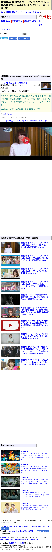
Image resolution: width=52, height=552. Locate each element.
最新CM (42, 25)
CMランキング (6, 29)
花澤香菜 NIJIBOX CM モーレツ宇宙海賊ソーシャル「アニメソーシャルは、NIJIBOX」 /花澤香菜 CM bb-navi (34, 362)
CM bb (41, 21)
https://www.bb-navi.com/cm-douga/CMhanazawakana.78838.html (27, 526)
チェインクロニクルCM (29, 12)
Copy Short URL (24, 38)
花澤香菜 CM (11, 12)
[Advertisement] (26, 58)
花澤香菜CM (5, 21)
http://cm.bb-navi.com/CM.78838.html (22, 531)
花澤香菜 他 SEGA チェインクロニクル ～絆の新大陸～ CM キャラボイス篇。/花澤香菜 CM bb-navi (34, 271)
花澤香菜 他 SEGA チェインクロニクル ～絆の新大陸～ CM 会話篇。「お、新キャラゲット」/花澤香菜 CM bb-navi (34, 258)
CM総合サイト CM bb (16, 543)
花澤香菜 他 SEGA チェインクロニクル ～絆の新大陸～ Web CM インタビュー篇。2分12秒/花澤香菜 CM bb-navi (34, 245)
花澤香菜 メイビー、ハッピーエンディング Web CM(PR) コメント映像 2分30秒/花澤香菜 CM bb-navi (34, 336)
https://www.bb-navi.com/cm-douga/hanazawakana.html (19, 539)
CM (1, 12)
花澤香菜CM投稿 (30, 21)
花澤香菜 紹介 (17, 21)
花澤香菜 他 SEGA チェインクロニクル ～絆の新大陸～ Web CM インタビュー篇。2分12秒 (25, 5)
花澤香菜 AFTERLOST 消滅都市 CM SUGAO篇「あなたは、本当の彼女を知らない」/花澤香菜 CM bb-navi (34, 297)
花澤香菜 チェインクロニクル (15, 83)
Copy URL (13, 38)
